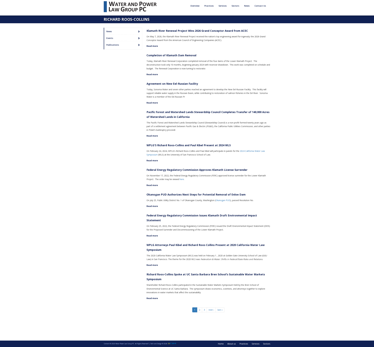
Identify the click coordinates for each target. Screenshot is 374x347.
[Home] (131, 6)
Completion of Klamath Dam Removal (171, 55)
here (182, 179)
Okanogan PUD (222, 200)
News (247, 5)
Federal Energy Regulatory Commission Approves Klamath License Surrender (197, 170)
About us (231, 343)
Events (109, 38)
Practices (243, 343)
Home (221, 343)
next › (211, 309)
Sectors (266, 343)
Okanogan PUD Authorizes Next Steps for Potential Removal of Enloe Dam (196, 194)
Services (255, 343)
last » (220, 309)
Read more (152, 46)
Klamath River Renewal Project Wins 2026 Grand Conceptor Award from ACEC (197, 30)
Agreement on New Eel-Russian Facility (172, 83)
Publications (112, 44)
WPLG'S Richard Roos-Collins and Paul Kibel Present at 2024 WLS (189, 145)
